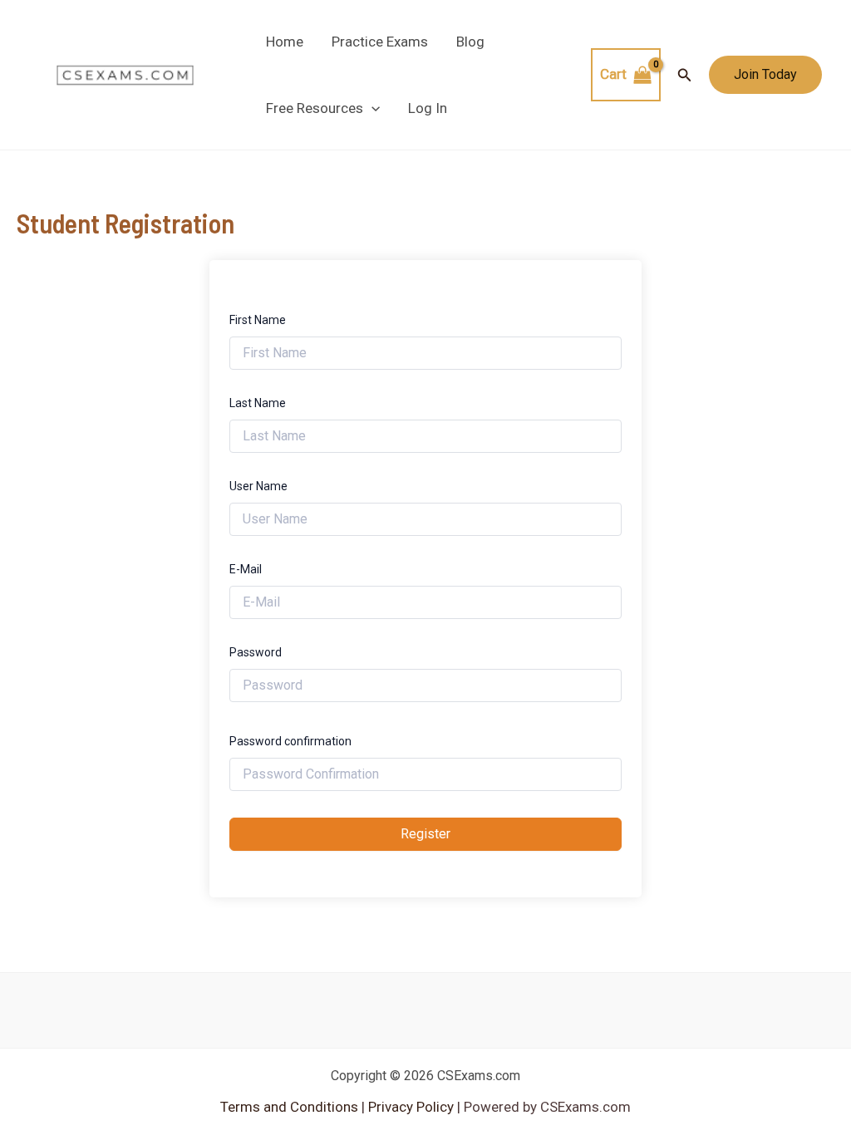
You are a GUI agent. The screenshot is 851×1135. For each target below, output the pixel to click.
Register (425, 834)
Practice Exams (380, 41)
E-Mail (245, 569)
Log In (427, 108)
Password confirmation (290, 741)
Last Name (257, 403)
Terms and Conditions (291, 1106)
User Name (258, 486)
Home (284, 41)
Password (255, 652)
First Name (257, 320)
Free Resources (314, 108)
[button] (371, 108)
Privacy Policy (409, 1106)
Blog (470, 41)
